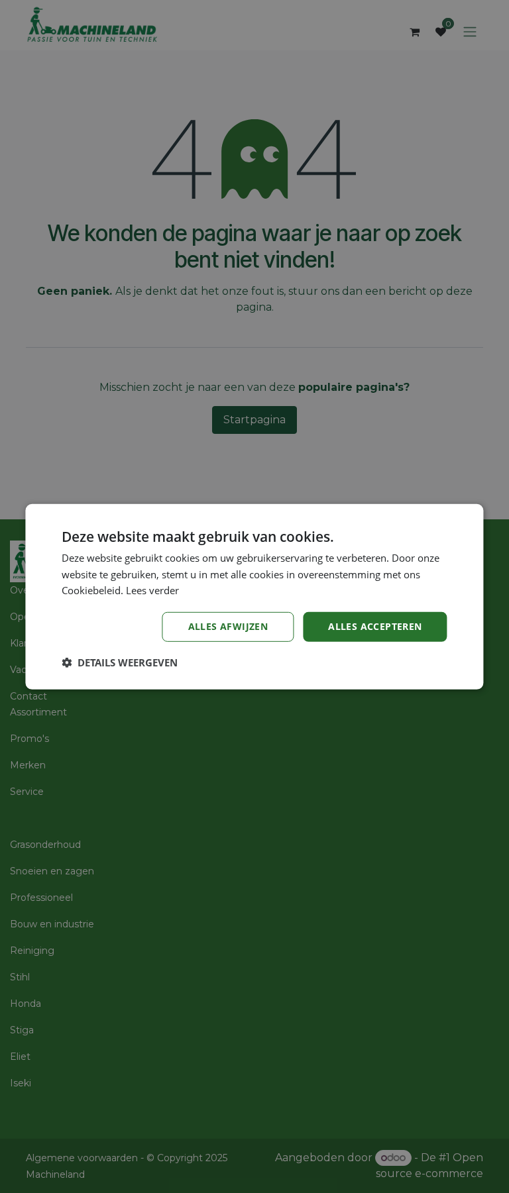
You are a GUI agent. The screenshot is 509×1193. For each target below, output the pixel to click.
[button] (120, 662)
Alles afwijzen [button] (228, 626)
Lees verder (152, 590)
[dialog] (254, 596)
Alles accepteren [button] (375, 626)
